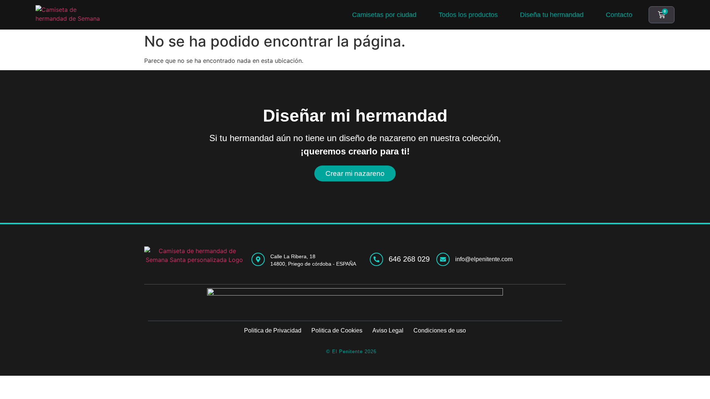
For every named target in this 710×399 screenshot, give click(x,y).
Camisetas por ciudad (384, 14)
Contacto (619, 14)
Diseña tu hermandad (552, 14)
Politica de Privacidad (272, 330)
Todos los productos (468, 14)
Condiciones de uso (439, 330)
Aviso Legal (387, 330)
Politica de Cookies (336, 330)
